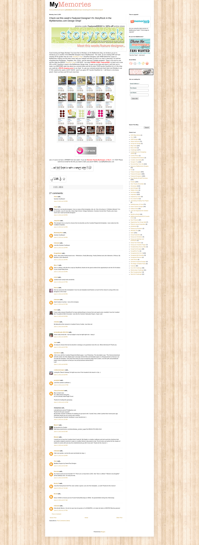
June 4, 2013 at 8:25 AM (60, 431)
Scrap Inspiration (135, 235)
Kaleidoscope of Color (137, 204)
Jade (55, 342)
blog (87, 10)
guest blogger (134, 188)
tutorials (95, 10)
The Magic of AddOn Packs (138, 263)
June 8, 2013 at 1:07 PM (60, 510)
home (51, 10)
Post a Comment (56, 514)
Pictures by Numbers (136, 228)
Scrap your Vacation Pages (138, 244)
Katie (55, 310)
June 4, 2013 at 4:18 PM (60, 455)
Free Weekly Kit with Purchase (139, 178)
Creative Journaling (136, 160)
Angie (55, 207)
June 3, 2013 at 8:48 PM (60, 364)
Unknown (56, 243)
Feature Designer (135, 172)
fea (131, 169)
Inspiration (134, 194)
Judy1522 (57, 220)
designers (62, 10)
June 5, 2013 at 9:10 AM (60, 466)
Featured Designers (136, 176)
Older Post (119, 517)
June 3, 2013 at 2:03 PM (60, 201)
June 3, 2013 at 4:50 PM (60, 294)
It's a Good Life (135, 198)
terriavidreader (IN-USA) (61, 332)
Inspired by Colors (136, 196)
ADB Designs (134, 139)
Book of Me (134, 148)
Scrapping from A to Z (137, 253)
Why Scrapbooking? (136, 272)
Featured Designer (136, 174)
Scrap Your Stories (136, 242)
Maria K (56, 425)
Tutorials (133, 266)
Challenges (134, 150)
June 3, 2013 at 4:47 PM (60, 282)
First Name (133, 88)
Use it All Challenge (136, 268)
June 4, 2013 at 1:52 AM (60, 419)
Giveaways (134, 186)
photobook (134, 226)
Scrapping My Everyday (137, 255)
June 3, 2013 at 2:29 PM (60, 247)
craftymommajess (59, 370)
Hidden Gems (134, 190)
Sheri (55, 461)
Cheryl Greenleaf (59, 390)
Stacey (56, 287)
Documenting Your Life (137, 164)
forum (90, 10)
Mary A (56, 265)
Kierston (56, 471)
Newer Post (53, 517)
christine (56, 322)
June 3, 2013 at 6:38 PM (60, 337)
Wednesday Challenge (137, 270)
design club (81, 10)
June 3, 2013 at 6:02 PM (60, 326)
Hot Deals (133, 192)
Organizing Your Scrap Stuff (138, 222)
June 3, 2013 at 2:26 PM (60, 237)
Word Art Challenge (136, 274)
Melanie (56, 437)
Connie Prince (135, 155)
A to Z (132, 137)
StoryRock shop (77, 56)
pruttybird (57, 380)
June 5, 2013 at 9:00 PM (60, 478)
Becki (55, 493)
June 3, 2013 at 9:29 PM (60, 374)
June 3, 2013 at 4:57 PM (60, 304)
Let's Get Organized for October (139, 210)
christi (56, 277)
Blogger (103, 531)
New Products (134, 220)
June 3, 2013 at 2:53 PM (60, 271)
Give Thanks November (137, 184)
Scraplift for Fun (135, 251)
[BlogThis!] (56, 187)
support (101, 10)
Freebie (133, 182)
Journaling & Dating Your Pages (140, 201)
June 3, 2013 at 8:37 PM (60, 347)
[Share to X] (58, 187)
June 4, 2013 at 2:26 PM (60, 445)
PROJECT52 (134, 230)
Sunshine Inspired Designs (138, 261)
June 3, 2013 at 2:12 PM (60, 227)
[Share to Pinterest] (62, 187)
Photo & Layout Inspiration (138, 224)
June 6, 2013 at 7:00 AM (60, 488)
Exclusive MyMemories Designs (140, 166)
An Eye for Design (136, 143)
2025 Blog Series (135, 135)
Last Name (133, 92)
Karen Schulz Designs (137, 206)
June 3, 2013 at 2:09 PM (60, 215)
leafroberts (57, 353)
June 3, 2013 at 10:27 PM (61, 385)
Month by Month (135, 214)
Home (86, 517)
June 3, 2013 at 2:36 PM (60, 259)
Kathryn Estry (134, 208)
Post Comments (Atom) (63, 520)
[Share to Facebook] (60, 187)
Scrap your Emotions (136, 237)
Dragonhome (58, 253)
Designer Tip (134, 162)
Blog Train (133, 145)
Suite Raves (134, 259)
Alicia (55, 196)
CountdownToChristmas (137, 157)
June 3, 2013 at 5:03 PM (60, 316)
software (55, 10)
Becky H (56, 483)
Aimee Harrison (135, 141)
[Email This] (54, 187)
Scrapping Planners (136, 257)
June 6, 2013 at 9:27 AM (60, 500)
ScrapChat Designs (136, 249)
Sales (132, 232)
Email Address (135, 83)
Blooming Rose (58, 232)
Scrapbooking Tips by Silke (138, 247)
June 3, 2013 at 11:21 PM (61, 402)
